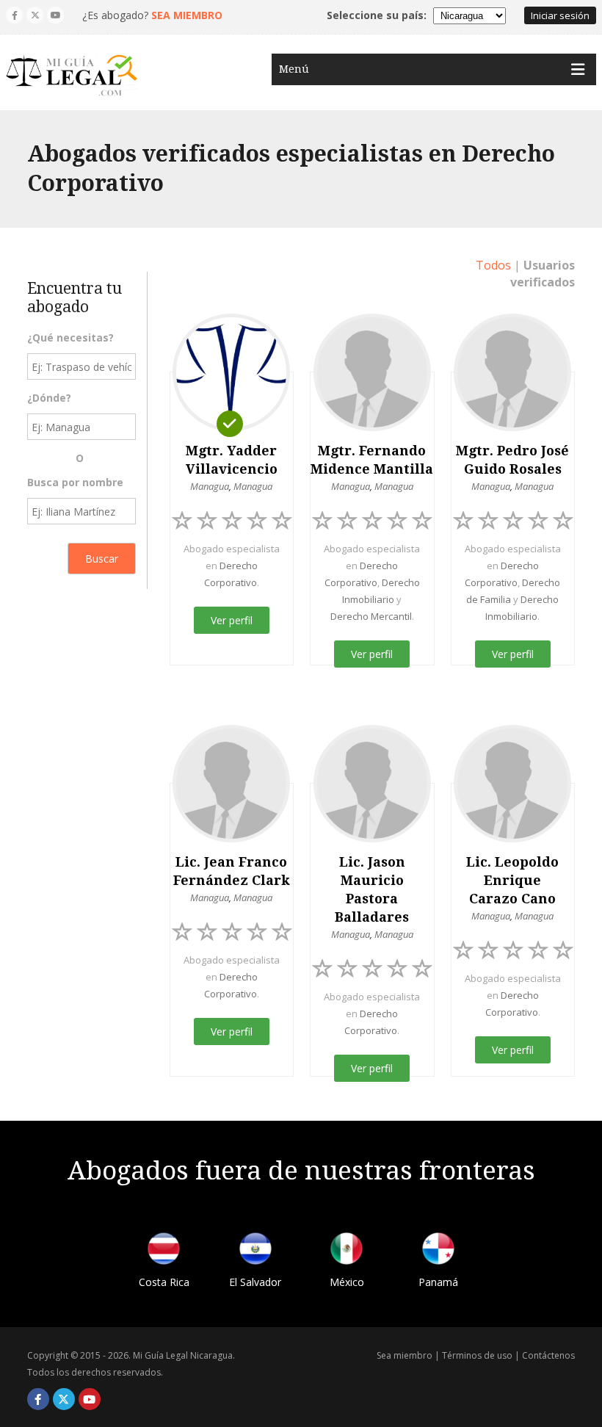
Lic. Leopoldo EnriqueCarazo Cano (512, 880)
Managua (209, 486)
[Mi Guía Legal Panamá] (438, 1251)
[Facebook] (14, 15)
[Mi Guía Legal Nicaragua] (72, 75)
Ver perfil (232, 620)
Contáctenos (548, 1355)
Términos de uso (477, 1355)
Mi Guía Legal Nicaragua (183, 1355)
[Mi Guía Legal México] (346, 1251)
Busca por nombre (75, 482)
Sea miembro (404, 1355)
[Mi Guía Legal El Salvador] (255, 1251)
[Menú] (578, 69)
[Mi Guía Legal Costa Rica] (163, 1251)
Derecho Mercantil (371, 616)
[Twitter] (34, 15)
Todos (493, 265)
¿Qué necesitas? (70, 337)
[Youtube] (55, 15)
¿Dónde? (49, 398)
